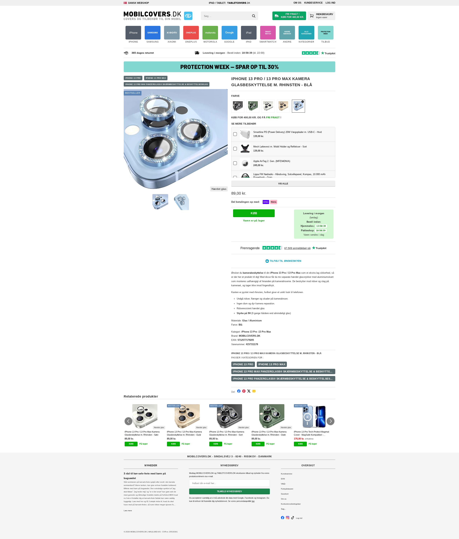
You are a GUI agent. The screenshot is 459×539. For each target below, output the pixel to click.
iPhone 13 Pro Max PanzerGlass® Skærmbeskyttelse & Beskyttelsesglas (166, 84)
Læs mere (128, 511)
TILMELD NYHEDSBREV (229, 491)
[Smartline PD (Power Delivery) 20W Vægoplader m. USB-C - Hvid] (245, 134)
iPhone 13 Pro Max (156, 78)
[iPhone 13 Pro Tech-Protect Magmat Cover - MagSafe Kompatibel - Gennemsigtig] (314, 416)
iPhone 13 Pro (133, 78)
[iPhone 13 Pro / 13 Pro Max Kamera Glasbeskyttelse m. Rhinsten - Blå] (176, 141)
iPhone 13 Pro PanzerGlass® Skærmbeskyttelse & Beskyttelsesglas (284, 378)
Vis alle (283, 183)
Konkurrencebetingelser (291, 504)
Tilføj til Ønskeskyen (285, 260)
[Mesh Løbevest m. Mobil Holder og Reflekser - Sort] (245, 148)
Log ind (330, 2)
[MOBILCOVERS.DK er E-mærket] (188, 15)
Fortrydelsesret (287, 489)
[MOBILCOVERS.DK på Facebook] (282, 519)
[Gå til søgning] (253, 16)
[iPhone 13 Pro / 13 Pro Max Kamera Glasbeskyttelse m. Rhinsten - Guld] (283, 106)
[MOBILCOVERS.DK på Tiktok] (292, 519)
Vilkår (283, 484)
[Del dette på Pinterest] (243, 391)
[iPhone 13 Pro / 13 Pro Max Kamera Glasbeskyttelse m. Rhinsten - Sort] (237, 106)
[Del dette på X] (248, 391)
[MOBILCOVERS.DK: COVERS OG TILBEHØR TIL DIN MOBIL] (152, 15)
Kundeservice (313, 2)
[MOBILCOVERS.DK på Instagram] (287, 519)
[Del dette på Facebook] (238, 391)
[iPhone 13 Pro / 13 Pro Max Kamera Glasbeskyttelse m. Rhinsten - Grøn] (253, 106)
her (253, 501)
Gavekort (284, 494)
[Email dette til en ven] (253, 391)
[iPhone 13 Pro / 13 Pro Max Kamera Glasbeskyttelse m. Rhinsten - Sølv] (268, 106)
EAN (283, 479)
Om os (297, 2)
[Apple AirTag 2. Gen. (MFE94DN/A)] (245, 163)
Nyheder (151, 465)
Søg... (283, 509)
